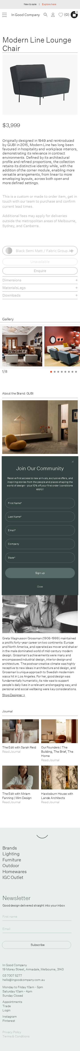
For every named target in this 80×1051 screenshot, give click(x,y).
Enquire (40, 270)
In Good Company (25, 15)
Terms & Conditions (15, 1036)
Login (6, 1010)
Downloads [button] (11, 295)
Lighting (11, 853)
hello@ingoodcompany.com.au (23, 980)
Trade (6, 1006)
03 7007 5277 (12, 976)
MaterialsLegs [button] (14, 287)
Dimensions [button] (11, 280)
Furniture (11, 859)
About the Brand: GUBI (18, 393)
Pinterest (8, 1021)
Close (40, 586)
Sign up (40, 572)
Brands (9, 848)
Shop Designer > (13, 695)
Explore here (49, 4)
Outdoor (10, 865)
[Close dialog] (73, 461)
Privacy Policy (11, 1032)
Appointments (12, 1002)
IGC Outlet (12, 877)
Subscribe (38, 945)
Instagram (9, 1016)
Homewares (14, 871)
